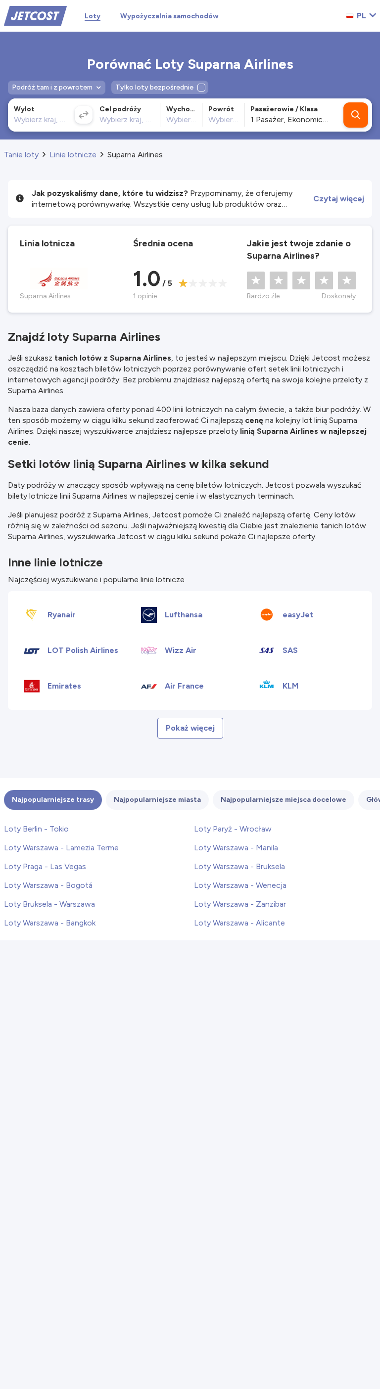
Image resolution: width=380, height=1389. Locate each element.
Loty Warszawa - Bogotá (48, 885)
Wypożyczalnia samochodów (169, 16)
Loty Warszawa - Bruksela (239, 866)
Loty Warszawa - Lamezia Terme (61, 847)
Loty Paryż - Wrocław (233, 828)
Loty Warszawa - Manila (236, 847)
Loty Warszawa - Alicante (239, 922)
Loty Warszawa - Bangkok (49, 922)
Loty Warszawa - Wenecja (240, 885)
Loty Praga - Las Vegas (45, 866)
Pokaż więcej (190, 728)
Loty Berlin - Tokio (36, 828)
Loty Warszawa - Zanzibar (240, 904)
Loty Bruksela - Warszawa (49, 904)
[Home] (35, 15)
